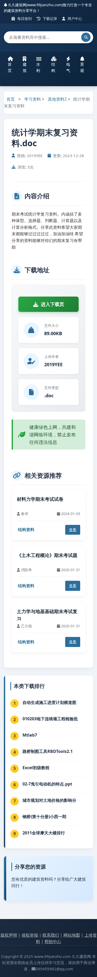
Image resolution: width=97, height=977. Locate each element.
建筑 (25, 67)
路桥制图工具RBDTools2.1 (48, 751)
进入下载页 (52, 304)
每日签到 (24, 18)
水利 (38, 67)
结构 (53, 67)
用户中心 (74, 18)
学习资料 (32, 99)
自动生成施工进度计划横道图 (49, 702)
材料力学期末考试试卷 (40, 499)
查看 (72, 529)
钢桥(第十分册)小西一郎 (44, 816)
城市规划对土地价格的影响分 (49, 800)
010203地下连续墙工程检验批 (50, 719)
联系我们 (50, 935)
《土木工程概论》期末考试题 (47, 555)
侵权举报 (29, 935)
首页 (10, 67)
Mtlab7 (30, 735)
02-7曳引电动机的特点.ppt (47, 784)
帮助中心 (52, 941)
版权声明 (9, 935)
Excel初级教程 (36, 767)
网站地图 (71, 935)
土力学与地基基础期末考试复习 (47, 615)
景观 (82, 67)
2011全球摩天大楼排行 (44, 833)
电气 (68, 67)
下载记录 (49, 18)
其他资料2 (57, 99)
